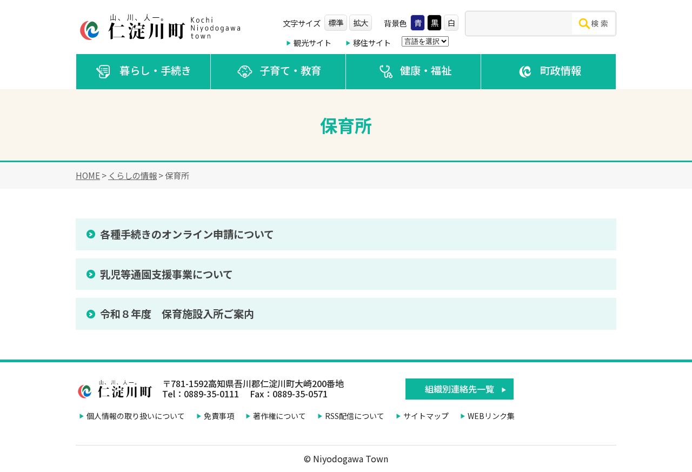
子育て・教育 (290, 70)
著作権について (279, 415)
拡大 (360, 22)
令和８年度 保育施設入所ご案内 (177, 313)
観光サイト (312, 42)
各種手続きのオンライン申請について (187, 234)
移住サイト (372, 42)
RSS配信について (354, 415)
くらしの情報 (132, 175)
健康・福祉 (425, 70)
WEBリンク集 (491, 415)
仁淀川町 (162, 27)
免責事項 (219, 415)
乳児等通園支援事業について (166, 274)
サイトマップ (426, 415)
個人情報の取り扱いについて (135, 415)
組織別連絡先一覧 (459, 388)
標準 (335, 22)
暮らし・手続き (155, 70)
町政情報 (560, 70)
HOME (88, 175)
